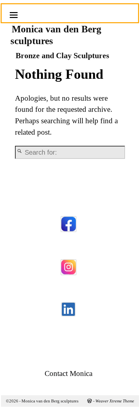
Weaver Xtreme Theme (114, 401)
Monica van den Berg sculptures (49, 401)
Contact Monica (68, 373)
